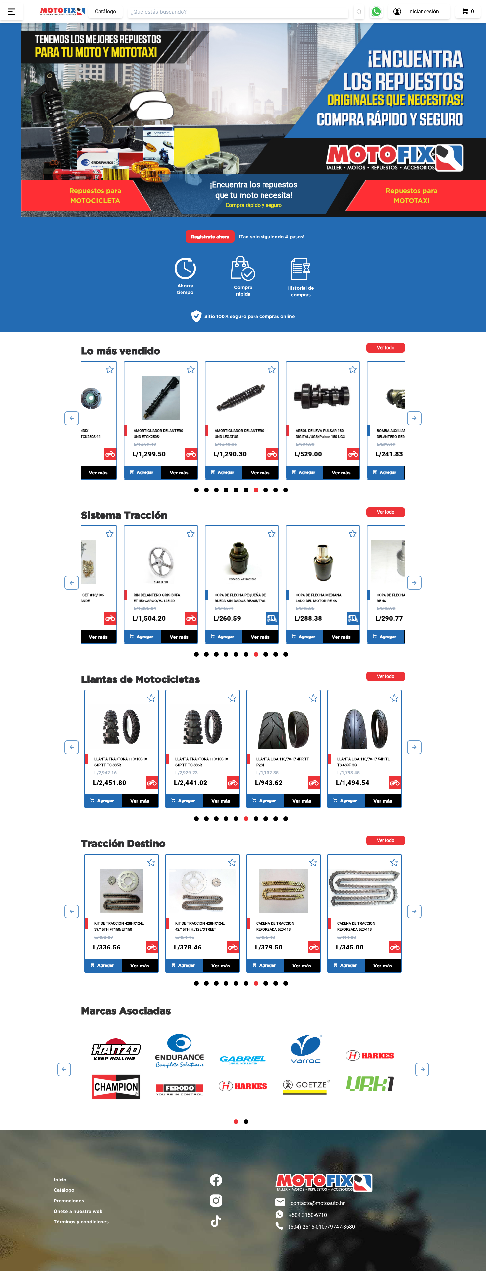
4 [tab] (227, 491)
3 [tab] (217, 491)
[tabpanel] (364, 420)
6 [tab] (247, 491)
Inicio (60, 1179)
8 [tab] (266, 491)
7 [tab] (257, 491)
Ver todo (385, 347)
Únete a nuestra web (78, 1211)
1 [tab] (197, 491)
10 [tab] (286, 491)
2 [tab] (207, 491)
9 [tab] (276, 491)
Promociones (69, 1200)
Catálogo (105, 11)
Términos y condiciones (81, 1221)
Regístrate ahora (210, 236)
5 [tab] (237, 491)
